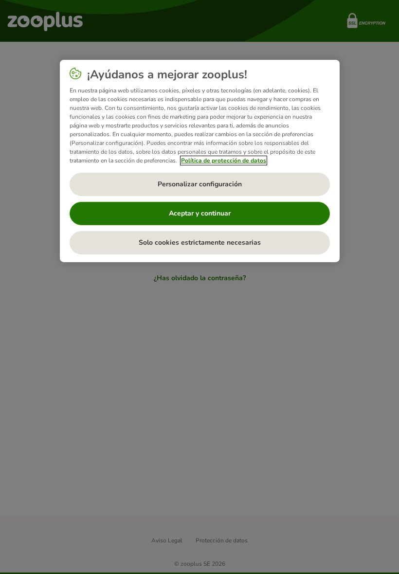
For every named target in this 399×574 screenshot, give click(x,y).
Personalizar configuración (200, 184)
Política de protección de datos (223, 160)
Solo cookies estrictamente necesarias (200, 242)
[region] (200, 161)
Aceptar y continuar (200, 213)
